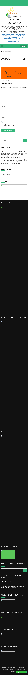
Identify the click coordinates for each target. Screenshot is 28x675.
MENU (23, 46)
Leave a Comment (5, 80)
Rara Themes (16, 669)
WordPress (13, 671)
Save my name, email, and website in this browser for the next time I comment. (14, 124)
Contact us (21, 672)
